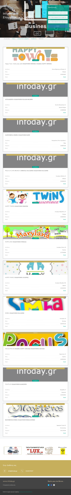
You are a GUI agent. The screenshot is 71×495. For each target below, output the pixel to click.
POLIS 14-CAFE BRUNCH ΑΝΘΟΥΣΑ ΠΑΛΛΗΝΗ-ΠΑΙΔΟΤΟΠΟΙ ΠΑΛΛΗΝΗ (26, 171)
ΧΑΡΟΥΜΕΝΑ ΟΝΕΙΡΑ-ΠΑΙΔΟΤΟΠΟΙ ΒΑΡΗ (17, 135)
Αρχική (36, 2)
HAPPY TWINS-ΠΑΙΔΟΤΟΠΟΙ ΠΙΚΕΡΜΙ (16, 206)
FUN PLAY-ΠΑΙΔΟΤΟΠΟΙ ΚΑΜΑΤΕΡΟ (16, 384)
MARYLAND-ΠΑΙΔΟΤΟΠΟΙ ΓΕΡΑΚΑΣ (15, 242)
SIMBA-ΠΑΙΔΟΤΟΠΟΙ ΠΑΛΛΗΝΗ (14, 313)
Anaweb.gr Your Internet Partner (25, 492)
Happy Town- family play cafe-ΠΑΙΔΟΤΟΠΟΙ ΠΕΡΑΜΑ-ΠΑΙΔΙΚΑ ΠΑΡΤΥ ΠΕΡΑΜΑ (28, 64)
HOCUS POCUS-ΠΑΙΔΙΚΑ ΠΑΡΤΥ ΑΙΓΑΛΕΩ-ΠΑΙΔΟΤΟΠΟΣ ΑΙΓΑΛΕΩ (24, 349)
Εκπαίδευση (35, 60)
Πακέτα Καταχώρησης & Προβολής (54, 2)
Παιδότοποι (35, 47)
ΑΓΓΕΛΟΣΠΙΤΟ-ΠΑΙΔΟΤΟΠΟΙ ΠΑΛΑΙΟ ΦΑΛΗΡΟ (19, 99)
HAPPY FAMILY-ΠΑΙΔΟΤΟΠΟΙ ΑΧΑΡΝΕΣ (16, 277)
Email (64, 77)
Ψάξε (58, 26)
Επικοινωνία (65, 2)
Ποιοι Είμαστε (43, 2)
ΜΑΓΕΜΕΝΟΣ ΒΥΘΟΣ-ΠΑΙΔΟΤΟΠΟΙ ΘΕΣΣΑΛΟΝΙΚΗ (20, 420)
